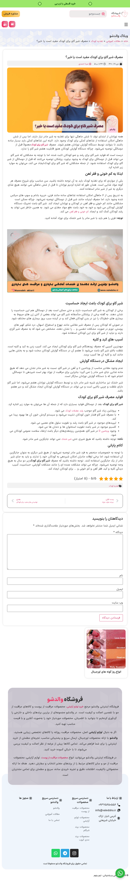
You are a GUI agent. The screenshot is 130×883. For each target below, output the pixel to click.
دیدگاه (118, 532)
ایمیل (119, 589)
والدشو (56, 808)
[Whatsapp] (55, 853)
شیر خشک (66, 439)
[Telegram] (65, 853)
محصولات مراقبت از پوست (80, 809)
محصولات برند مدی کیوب (82, 838)
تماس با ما (54, 820)
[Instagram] (74, 853)
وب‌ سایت (117, 602)
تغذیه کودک (97, 41)
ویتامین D (104, 431)
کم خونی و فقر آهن (79, 211)
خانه (126, 41)
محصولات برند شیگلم (82, 828)
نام (121, 575)
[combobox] (88, 13)
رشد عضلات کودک (74, 411)
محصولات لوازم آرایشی (81, 819)
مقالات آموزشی (113, 41)
